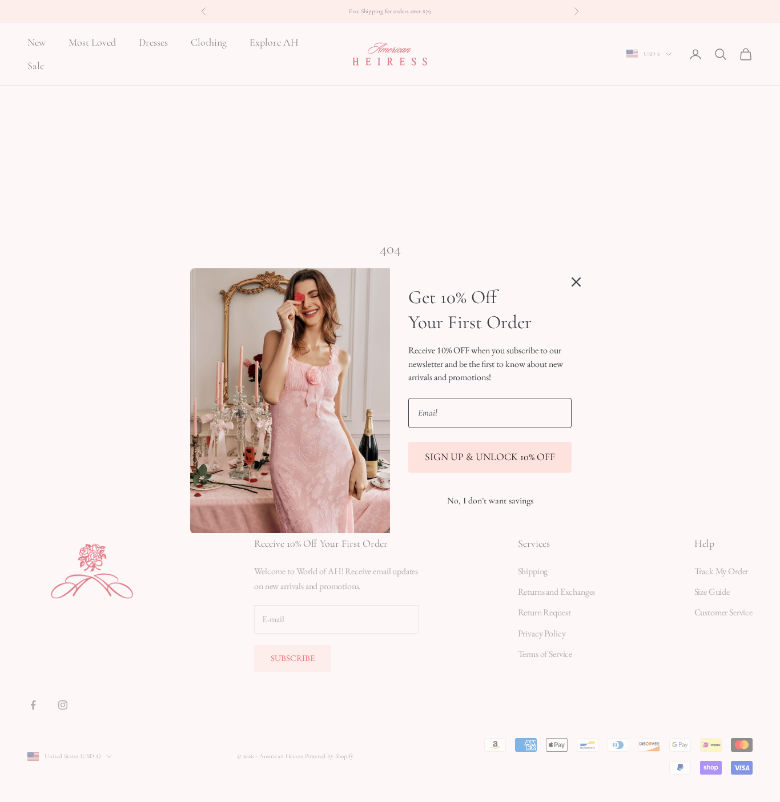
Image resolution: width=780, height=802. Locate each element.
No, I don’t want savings (490, 500)
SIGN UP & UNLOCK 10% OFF (490, 456)
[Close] (576, 282)
